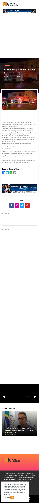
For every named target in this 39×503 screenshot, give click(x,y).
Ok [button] (12, 497)
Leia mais (7, 497)
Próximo (30, 397)
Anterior (8, 397)
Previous (5, 425)
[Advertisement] (19, 36)
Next (34, 425)
